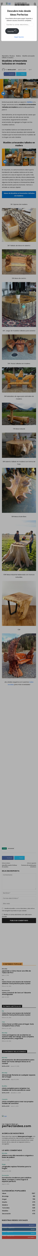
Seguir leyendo (19, 37)
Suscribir (11, 31)
